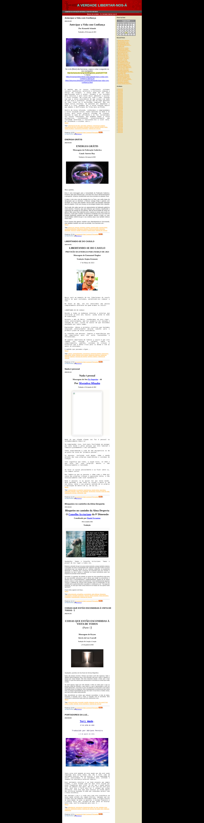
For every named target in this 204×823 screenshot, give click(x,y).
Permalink (95, 132)
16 (118, 30)
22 (134, 30)
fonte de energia (94, 229)
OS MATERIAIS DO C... (124, 45)
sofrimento (80, 493)
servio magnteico (84, 704)
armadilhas (80, 594)
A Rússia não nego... (124, 43)
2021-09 (120, 124)
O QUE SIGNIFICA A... (124, 77)
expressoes (105, 353)
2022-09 (120, 107)
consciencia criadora (99, 125)
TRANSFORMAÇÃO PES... (125, 71)
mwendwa (103, 490)
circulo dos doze (73, 702)
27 (129, 32)
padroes (72, 356)
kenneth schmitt (98, 127)
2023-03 (120, 98)
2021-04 (120, 132)
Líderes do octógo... (123, 49)
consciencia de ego (70, 127)
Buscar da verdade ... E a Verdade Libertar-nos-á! (102, 14)
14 (131, 28)
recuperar (84, 230)
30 (118, 34)
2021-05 (120, 130)
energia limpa (103, 227)
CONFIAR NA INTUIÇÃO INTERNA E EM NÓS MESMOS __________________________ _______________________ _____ (102, 12)
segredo (76, 704)
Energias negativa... (123, 82)
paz (97, 807)
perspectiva (92, 491)
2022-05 (120, 113)
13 (129, 28)
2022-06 (120, 111)
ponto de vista (105, 491)
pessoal (98, 491)
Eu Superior (93, 379)
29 (134, 32)
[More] (66, 123)
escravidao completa (83, 127)
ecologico (82, 227)
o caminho (68, 597)
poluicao (73, 230)
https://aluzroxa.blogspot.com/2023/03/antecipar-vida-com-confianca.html (87, 81)
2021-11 (120, 122)
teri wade (97, 809)
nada (77, 491)
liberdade (67, 230)
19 (126, 30)
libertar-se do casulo (82, 355)
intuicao (91, 127)
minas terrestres (103, 595)
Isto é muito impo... (123, 61)
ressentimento (75, 597)
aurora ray (71, 227)
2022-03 (120, 116)
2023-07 (120, 92)
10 (121, 28)
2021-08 (120, 126)
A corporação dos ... (123, 55)
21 (131, 30)
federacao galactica (83, 229)
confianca (89, 125)
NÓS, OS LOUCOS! (123, 74)
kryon (96, 702)
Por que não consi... (123, 68)
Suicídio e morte (122, 60)
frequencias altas (88, 807)
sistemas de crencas (95, 128)
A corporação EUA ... (124, 57)
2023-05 (120, 95)
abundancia (71, 807)
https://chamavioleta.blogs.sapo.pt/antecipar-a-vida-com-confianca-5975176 (87, 78)
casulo (70, 353)
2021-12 (120, 120)
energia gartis (95, 227)
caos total (83, 125)
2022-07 (120, 110)
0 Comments (78, 132)
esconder (81, 702)
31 (121, 34)
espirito (86, 702)
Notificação (121, 46)
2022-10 (120, 105)
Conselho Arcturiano (80, 514)
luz (94, 807)
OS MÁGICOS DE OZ (124, 63)
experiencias (87, 490)
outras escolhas (69, 128)
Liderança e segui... (123, 48)
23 (118, 32)
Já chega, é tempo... (123, 58)
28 (131, 32)
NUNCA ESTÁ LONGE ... (125, 79)
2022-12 (120, 102)
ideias (73, 355)
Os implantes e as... (123, 42)
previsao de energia (81, 356)
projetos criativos (92, 356)
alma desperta (72, 594)
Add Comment (87, 132)
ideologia (102, 229)
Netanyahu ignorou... (124, 40)
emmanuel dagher (95, 353)
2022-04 (120, 114)
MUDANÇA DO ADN (124, 76)
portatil (78, 230)
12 (126, 28)
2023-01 (120, 101)
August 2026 (126, 21)
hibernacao (68, 355)
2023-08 (120, 90)
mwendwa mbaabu (70, 491)
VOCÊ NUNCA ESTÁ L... (125, 83)
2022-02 (120, 117)
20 (129, 30)
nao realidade (84, 491)
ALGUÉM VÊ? (122, 73)
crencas (77, 227)
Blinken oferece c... (123, 54)
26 (126, 32)
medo (105, 127)
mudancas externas (94, 355)
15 (134, 28)
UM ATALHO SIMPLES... (125, 67)
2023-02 (120, 99)
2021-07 (120, 127)
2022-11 (120, 104)
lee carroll (102, 702)
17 (121, 30)
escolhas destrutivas (70, 229)
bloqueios (103, 594)
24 (121, 32)
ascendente (87, 594)
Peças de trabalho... (123, 80)
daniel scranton (94, 595)
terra (102, 809)
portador (101, 807)
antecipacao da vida (74, 125)
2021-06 (120, 129)
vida (85, 493)
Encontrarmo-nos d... (124, 64)
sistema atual (91, 230)
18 (123, 30)
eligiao (88, 227)
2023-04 (120, 96)
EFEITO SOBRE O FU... (124, 66)
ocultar (71, 704)
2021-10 (120, 123)
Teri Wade (86, 721)
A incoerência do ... (123, 52)
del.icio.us (79, 134)
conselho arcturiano (78, 595)
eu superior (79, 490)
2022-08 (120, 108)
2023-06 (120, 93)
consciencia (86, 353)
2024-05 (120, 89)
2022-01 (120, 119)
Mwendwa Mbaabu (89, 383)
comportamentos (77, 353)
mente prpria (95, 490)
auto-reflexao (95, 594)
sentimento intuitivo (76, 809)
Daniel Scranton (93, 518)
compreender (72, 490)
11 (123, 28)
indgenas (91, 702)
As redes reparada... (123, 70)
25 (123, 32)
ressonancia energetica (81, 128)
